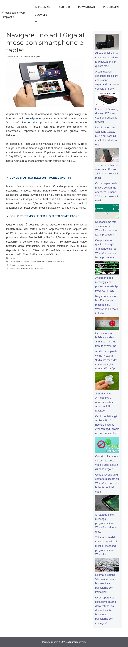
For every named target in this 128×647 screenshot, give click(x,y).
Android (64, 7)
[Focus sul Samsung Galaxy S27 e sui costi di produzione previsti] (107, 99)
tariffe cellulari (37, 261)
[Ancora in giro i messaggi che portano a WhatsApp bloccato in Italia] (107, 268)
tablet (12, 258)
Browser (41, 15)
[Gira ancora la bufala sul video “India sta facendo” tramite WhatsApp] (107, 324)
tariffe (27, 261)
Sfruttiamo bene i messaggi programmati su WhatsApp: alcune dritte (105, 523)
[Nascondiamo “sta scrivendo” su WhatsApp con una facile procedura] (107, 212)
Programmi (111, 7)
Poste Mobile (16, 261)
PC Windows (86, 7)
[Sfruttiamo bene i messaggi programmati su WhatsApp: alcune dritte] (107, 504)
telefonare (51, 261)
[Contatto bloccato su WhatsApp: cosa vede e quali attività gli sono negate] (107, 445)
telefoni (60, 261)
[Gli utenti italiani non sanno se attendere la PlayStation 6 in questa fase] (107, 42)
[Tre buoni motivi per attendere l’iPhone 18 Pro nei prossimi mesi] (107, 155)
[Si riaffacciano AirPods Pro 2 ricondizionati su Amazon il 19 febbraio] (107, 381)
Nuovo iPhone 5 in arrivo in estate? (27, 268)
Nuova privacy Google (21, 265)
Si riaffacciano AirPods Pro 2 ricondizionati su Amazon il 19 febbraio (104, 402)
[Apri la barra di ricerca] (36, 23)
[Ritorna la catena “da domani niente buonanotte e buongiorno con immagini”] (107, 565)
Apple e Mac (42, 7)
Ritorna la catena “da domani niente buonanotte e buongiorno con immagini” (105, 583)
